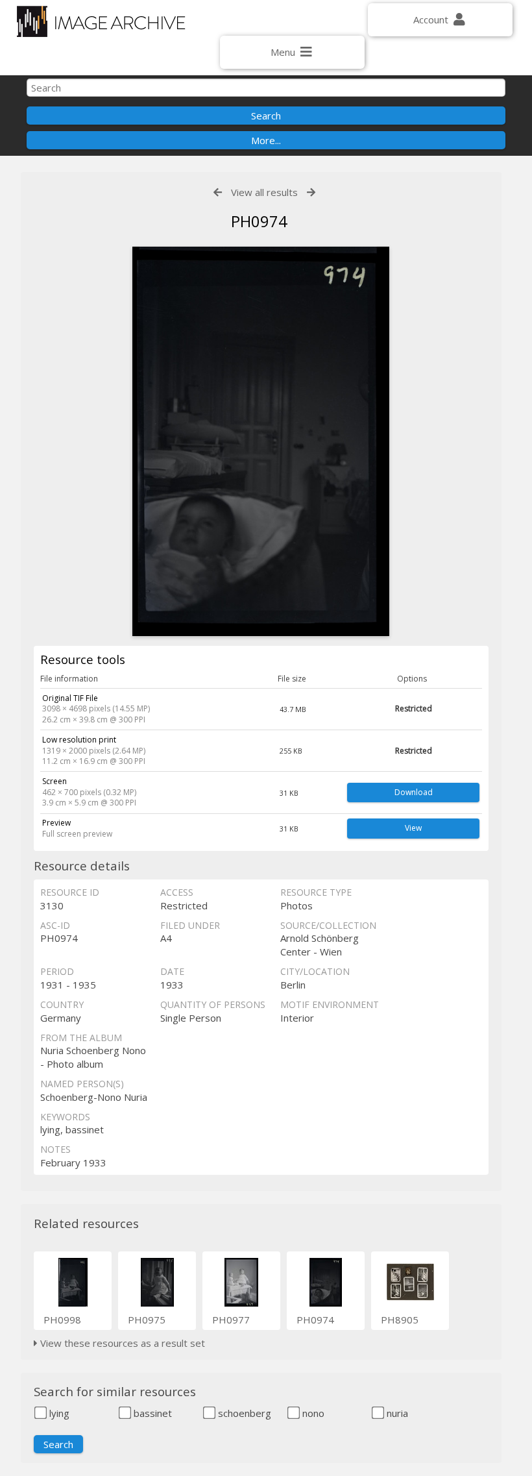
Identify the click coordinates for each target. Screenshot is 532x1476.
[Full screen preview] (260, 441)
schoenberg (243, 1413)
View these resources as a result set (121, 1342)
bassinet (151, 1413)
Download (413, 792)
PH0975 (146, 1319)
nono (312, 1413)
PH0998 (62, 1319)
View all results (264, 192)
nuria (396, 1413)
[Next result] (311, 192)
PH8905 (399, 1319)
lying (58, 1413)
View (413, 827)
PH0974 (315, 1319)
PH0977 (231, 1319)
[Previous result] (217, 192)
